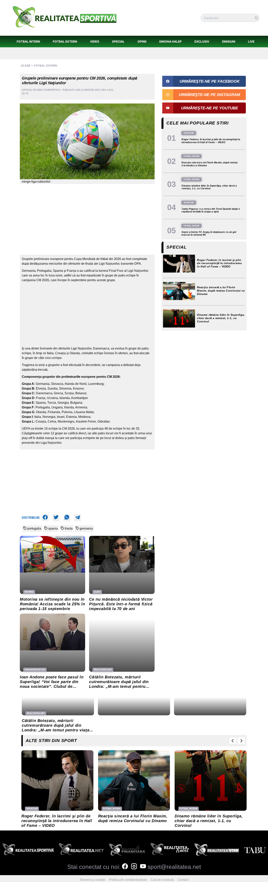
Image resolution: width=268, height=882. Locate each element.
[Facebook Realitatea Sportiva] (124, 866)
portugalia (34, 528)
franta (69, 528)
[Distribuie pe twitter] (56, 517)
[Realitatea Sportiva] (28, 850)
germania (86, 528)
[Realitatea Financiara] (127, 850)
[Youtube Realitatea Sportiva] (143, 866)
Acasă (25, 65)
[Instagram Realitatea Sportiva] (134, 866)
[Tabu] (255, 850)
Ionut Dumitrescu (48, 90)
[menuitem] (28, 41)
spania (53, 528)
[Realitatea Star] (217, 850)
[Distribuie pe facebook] (45, 517)
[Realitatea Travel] (170, 850)
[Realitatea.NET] (81, 850)
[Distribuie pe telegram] (77, 517)
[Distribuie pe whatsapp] (66, 517)
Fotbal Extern (45, 65)
